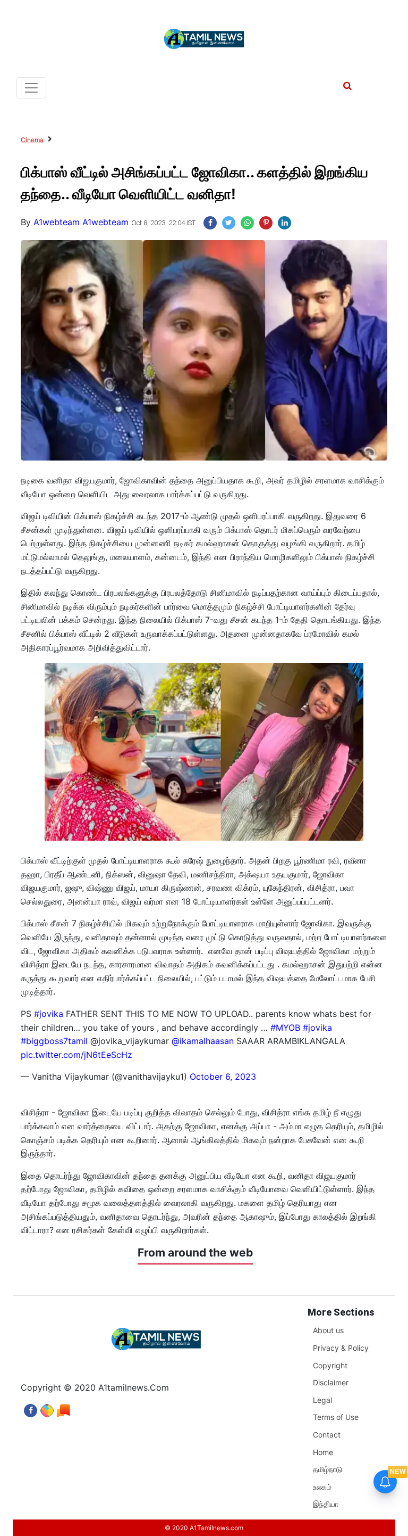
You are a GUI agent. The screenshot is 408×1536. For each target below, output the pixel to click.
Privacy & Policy (341, 1347)
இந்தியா (325, 1503)
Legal (322, 1399)
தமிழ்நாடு (327, 1469)
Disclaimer (330, 1382)
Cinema (32, 140)
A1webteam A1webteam (81, 222)
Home (323, 1452)
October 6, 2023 (223, 1076)
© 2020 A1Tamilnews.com (204, 1528)
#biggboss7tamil (54, 1041)
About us (328, 1330)
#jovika (48, 1013)
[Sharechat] (47, 1408)
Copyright (330, 1365)
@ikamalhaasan (203, 1041)
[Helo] (63, 1408)
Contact (327, 1434)
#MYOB (285, 1027)
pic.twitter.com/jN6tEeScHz (76, 1054)
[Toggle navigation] (31, 87)
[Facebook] (30, 1408)
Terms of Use (336, 1417)
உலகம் (322, 1486)
